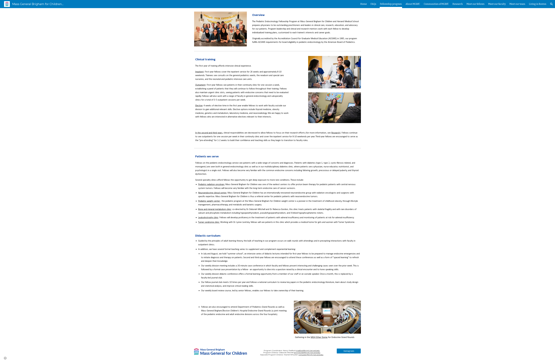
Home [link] (363, 4)
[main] (306, 28)
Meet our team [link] (517, 4)
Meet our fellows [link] (475, 4)
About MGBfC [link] (413, 4)
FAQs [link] (373, 4)
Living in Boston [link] (537, 4)
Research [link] (458, 4)
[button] (551, 4)
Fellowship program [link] (391, 4)
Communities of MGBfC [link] (436, 4)
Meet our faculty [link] (497, 4)
